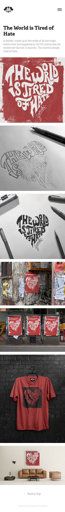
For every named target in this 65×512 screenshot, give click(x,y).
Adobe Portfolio (39, 506)
